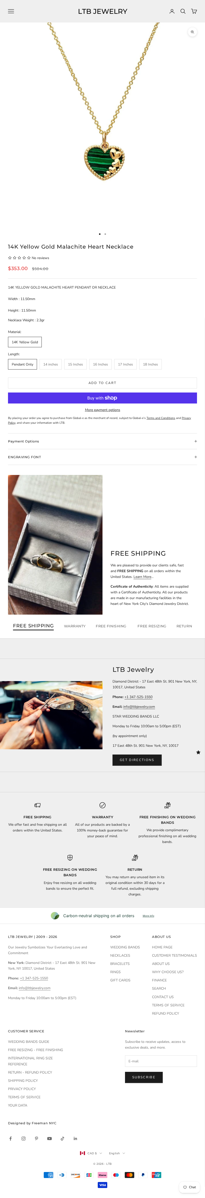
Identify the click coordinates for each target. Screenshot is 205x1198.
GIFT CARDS (120, 980)
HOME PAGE (162, 947)
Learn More (142, 576)
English (114, 1153)
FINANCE (159, 980)
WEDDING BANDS (125, 947)
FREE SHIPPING (33, 626)
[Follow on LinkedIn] (75, 1138)
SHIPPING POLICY (23, 1080)
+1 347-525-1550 (138, 697)
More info (148, 915)
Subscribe (144, 1077)
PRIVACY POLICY (22, 1089)
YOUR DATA (17, 1105)
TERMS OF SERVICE (168, 1005)
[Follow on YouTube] (49, 1138)
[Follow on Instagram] (23, 1138)
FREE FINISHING (112, 626)
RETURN (184, 626)
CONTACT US (163, 997)
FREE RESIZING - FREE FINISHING (35, 1050)
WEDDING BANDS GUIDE (28, 1041)
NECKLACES (120, 955)
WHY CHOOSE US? (168, 972)
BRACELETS (120, 963)
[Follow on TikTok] (62, 1138)
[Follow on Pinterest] (36, 1138)
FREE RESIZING (152, 626)
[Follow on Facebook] (10, 1138)
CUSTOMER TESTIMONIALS (174, 955)
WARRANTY (75, 626)
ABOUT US (161, 963)
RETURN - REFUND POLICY (30, 1072)
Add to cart (102, 383)
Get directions (137, 760)
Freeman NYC (44, 1123)
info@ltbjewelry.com (139, 706)
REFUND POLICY (165, 1013)
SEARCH (159, 988)
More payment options (102, 409)
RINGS (115, 972)
